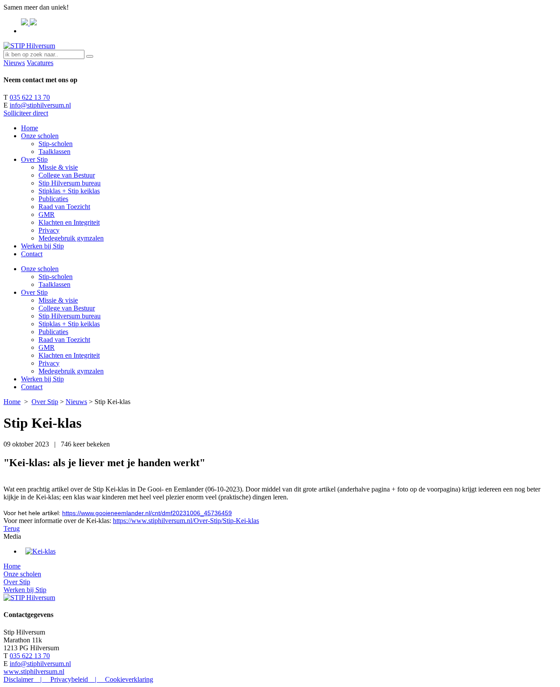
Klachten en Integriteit (69, 222)
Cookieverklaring (129, 679)
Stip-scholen (55, 143)
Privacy (49, 230)
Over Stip (34, 159)
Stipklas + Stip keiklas (69, 191)
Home (29, 128)
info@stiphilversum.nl (40, 105)
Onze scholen (40, 135)
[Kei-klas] (40, 551)
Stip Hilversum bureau (69, 183)
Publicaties (53, 198)
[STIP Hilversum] (29, 45)
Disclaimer (18, 679)
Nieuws (14, 62)
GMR (46, 214)
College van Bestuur (66, 175)
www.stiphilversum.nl (34, 671)
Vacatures (40, 62)
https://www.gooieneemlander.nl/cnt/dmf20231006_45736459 (147, 512)
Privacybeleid (69, 679)
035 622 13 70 (30, 97)
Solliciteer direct (26, 113)
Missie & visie (58, 167)
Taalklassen (54, 151)
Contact (31, 254)
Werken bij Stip (42, 246)
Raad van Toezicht (64, 206)
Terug (12, 528)
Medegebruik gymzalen (71, 238)
